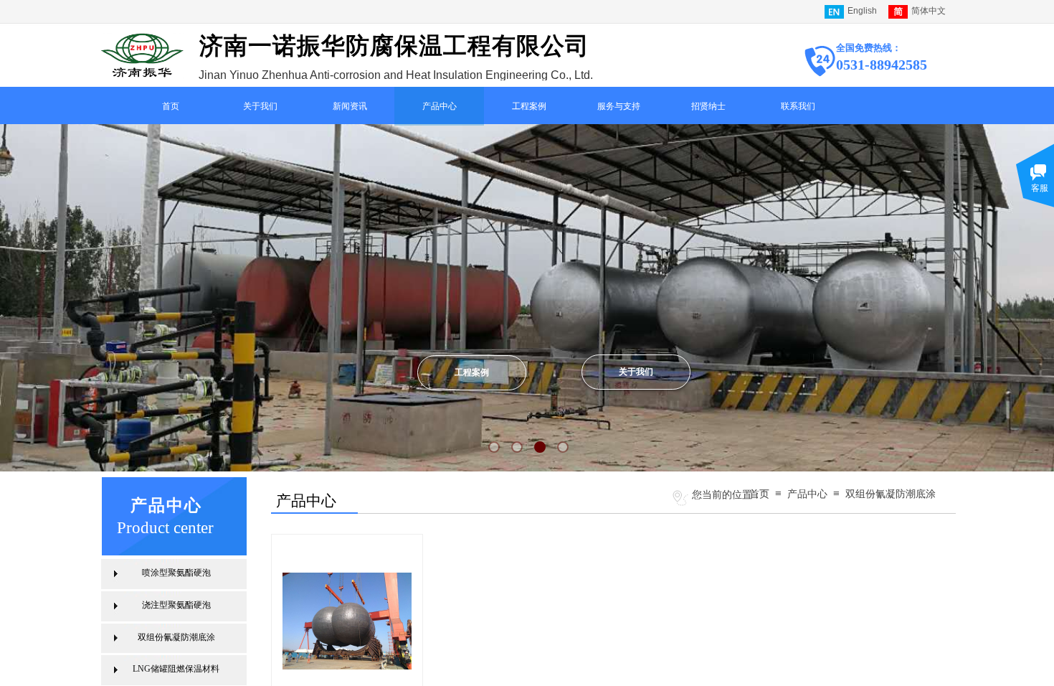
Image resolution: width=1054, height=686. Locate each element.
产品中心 (439, 106)
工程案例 (529, 106)
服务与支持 (618, 106)
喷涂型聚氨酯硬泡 (176, 573)
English (862, 11)
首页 (170, 106)
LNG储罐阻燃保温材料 (176, 669)
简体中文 (928, 11)
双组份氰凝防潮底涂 (890, 493)
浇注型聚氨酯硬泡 (176, 605)
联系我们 (798, 106)
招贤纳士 (708, 106)
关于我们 (260, 106)
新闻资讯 (350, 106)
